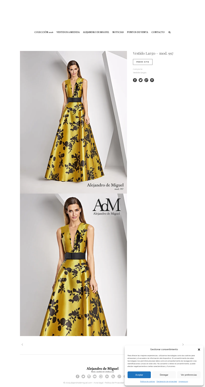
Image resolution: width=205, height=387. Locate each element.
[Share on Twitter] (141, 80)
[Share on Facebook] (135, 80)
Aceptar (139, 375)
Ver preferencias (189, 375)
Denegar (164, 375)
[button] (198, 349)
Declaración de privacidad (167, 381)
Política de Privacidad (114, 383)
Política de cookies (147, 381)
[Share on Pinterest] (152, 80)
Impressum (183, 381)
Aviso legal (98, 383)
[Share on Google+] (146, 80)
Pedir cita (142, 62)
